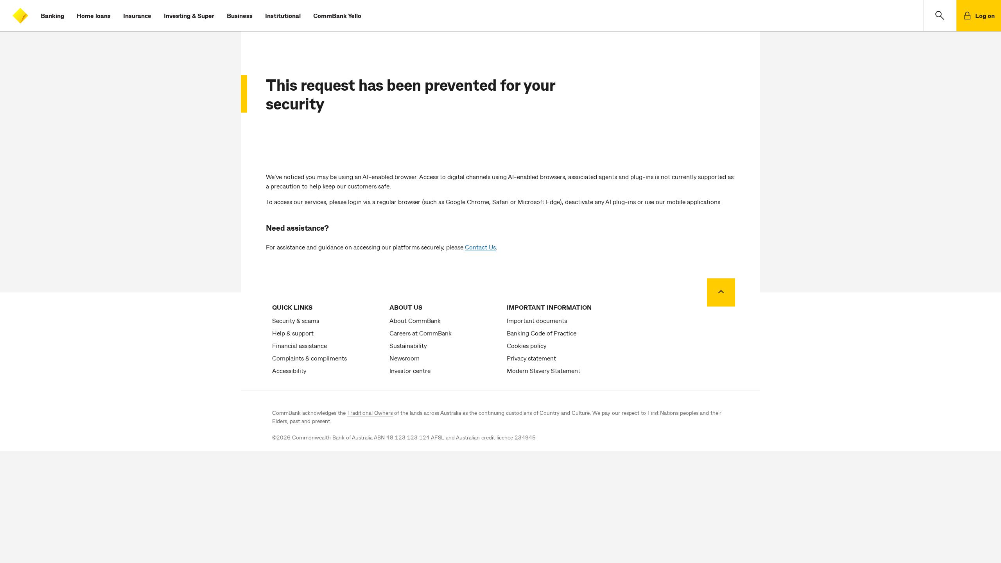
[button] (939, 15)
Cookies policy (526, 345)
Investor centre (410, 370)
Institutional (283, 15)
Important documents (537, 320)
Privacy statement (531, 358)
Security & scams (295, 320)
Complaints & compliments (309, 358)
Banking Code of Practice (541, 333)
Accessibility (289, 370)
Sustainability (408, 345)
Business (240, 15)
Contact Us (480, 247)
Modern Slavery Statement (543, 370)
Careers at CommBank (420, 333)
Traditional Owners (370, 412)
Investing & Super (189, 15)
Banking (52, 15)
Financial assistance (299, 345)
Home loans (94, 15)
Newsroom (404, 358)
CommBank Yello (337, 15)
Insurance (137, 15)
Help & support (293, 333)
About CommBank (415, 320)
